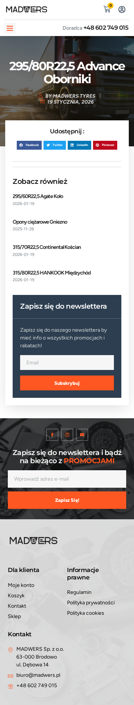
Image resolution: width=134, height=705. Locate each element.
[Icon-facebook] (52, 435)
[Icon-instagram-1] (67, 435)
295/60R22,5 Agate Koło (38, 196)
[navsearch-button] (92, 8)
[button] (9, 28)
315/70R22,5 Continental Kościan (47, 247)
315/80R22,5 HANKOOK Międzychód (51, 273)
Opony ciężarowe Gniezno (40, 222)
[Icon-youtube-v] (82, 435)
